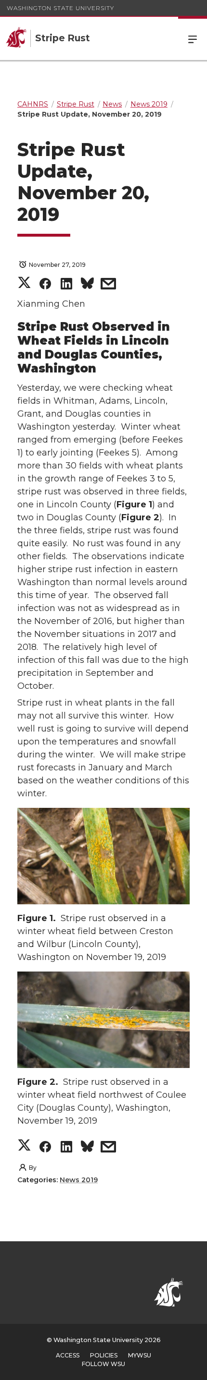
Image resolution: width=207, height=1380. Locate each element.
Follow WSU (103, 1364)
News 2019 (79, 1180)
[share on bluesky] (87, 285)
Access (67, 1355)
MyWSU (139, 1355)
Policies (103, 1355)
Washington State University (60, 8)
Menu (192, 38)
